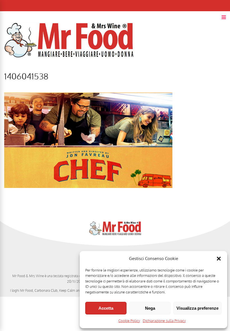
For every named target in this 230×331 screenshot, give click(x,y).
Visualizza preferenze (197, 308)
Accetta (105, 308)
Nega (150, 308)
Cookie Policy (129, 320)
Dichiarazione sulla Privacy (164, 320)
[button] (219, 258)
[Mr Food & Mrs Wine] (69, 67)
